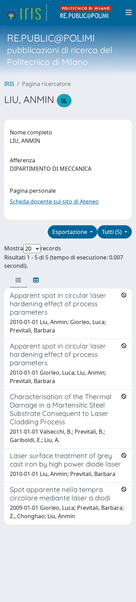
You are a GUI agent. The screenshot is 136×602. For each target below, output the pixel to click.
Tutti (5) (112, 232)
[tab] (18, 280)
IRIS (9, 84)
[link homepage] (25, 12)
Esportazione (70, 232)
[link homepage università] (86, 12)
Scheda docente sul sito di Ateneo (54, 201)
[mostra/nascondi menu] (129, 12)
